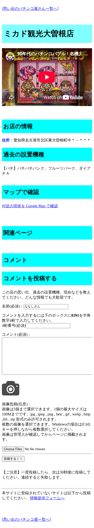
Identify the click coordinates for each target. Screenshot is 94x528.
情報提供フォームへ (47, 498)
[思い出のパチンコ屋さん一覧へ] (30, 9)
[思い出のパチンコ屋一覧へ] (26, 519)
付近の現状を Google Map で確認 (30, 206)
